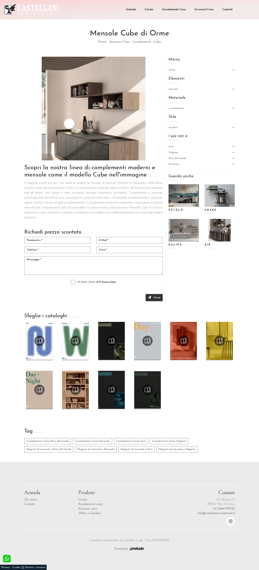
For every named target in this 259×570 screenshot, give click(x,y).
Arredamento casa (90, 504)
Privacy (5, 567)
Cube (157, 41)
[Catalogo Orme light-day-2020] (147, 341)
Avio (171, 146)
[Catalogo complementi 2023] (219, 341)
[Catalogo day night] (39, 390)
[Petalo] (184, 195)
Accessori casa (87, 508)
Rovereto (174, 164)
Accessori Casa (204, 9)
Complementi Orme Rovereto (92, 441)
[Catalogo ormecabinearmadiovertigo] (111, 341)
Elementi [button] (176, 79)
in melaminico (176, 108)
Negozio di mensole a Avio (137, 449)
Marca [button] (174, 59)
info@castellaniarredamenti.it (216, 513)
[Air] (220, 230)
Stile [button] (172, 117)
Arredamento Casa (174, 9)
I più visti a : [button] (179, 136)
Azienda (131, 9)
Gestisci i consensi (35, 567)
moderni (173, 127)
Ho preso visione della (97, 282)
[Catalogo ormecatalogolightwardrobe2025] (75, 341)
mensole (173, 89)
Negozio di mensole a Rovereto (96, 449)
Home (102, 41)
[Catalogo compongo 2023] (183, 341)
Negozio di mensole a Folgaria (177, 449)
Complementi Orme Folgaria (169, 441)
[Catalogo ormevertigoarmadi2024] (147, 390)
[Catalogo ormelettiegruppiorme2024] (111, 390)
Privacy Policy (109, 282)
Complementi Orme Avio (131, 441)
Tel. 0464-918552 (224, 508)
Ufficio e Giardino (89, 513)
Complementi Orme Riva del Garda (47, 441)
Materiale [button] (177, 98)
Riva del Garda (177, 158)
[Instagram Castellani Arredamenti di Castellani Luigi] (230, 521)
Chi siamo (30, 499)
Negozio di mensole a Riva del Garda (48, 449)
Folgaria (173, 152)
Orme (172, 70)
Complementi (141, 41)
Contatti (227, 9)
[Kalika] (184, 230)
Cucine (149, 9)
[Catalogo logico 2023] (75, 390)
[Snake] (220, 195)
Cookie (16, 567)
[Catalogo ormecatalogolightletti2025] (39, 341)
